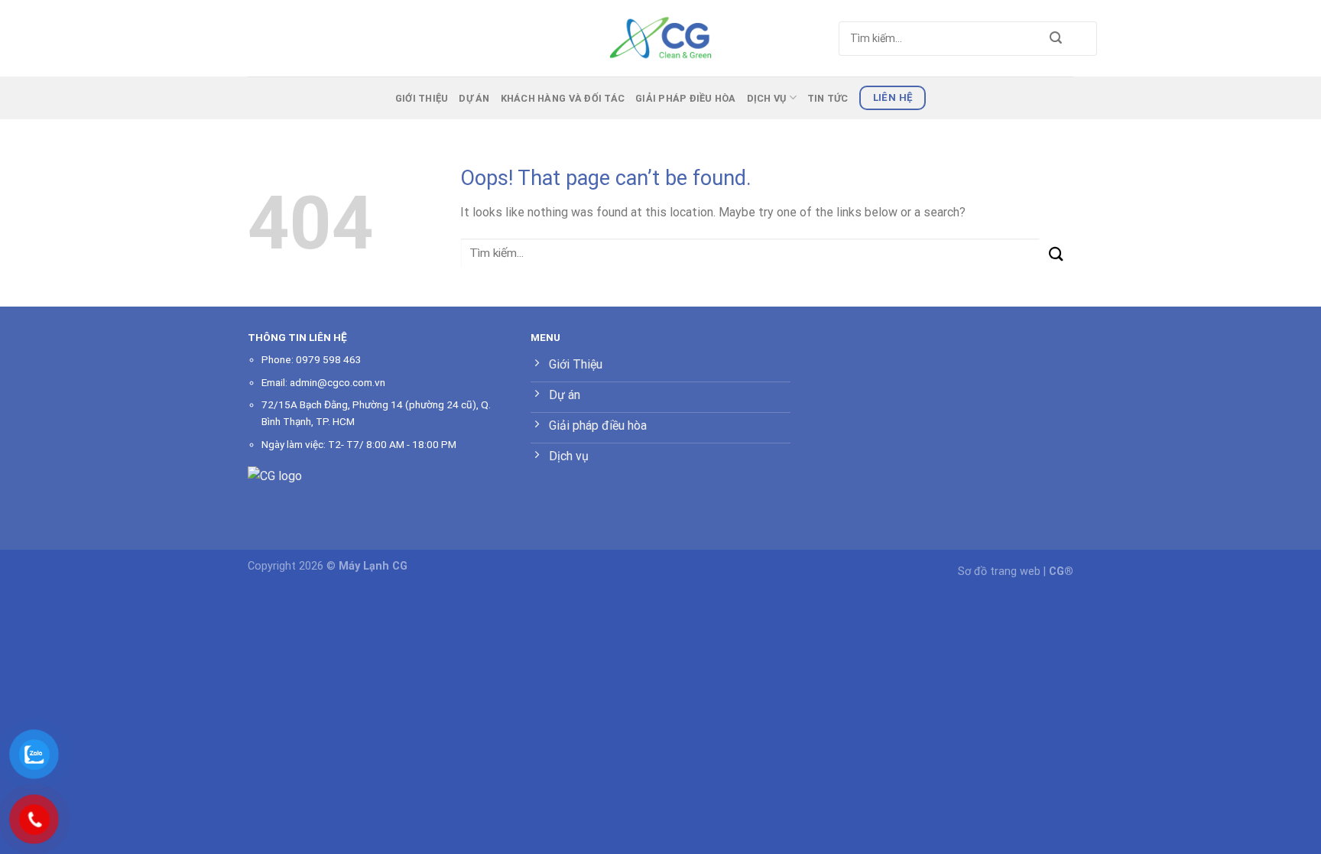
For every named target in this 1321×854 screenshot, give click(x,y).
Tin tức (828, 98)
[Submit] (1056, 38)
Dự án (474, 98)
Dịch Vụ (767, 98)
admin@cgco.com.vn (337, 382)
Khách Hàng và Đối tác (563, 98)
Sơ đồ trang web (999, 571)
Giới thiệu (422, 98)
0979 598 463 (329, 359)
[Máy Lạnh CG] (660, 38)
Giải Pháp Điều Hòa (685, 98)
